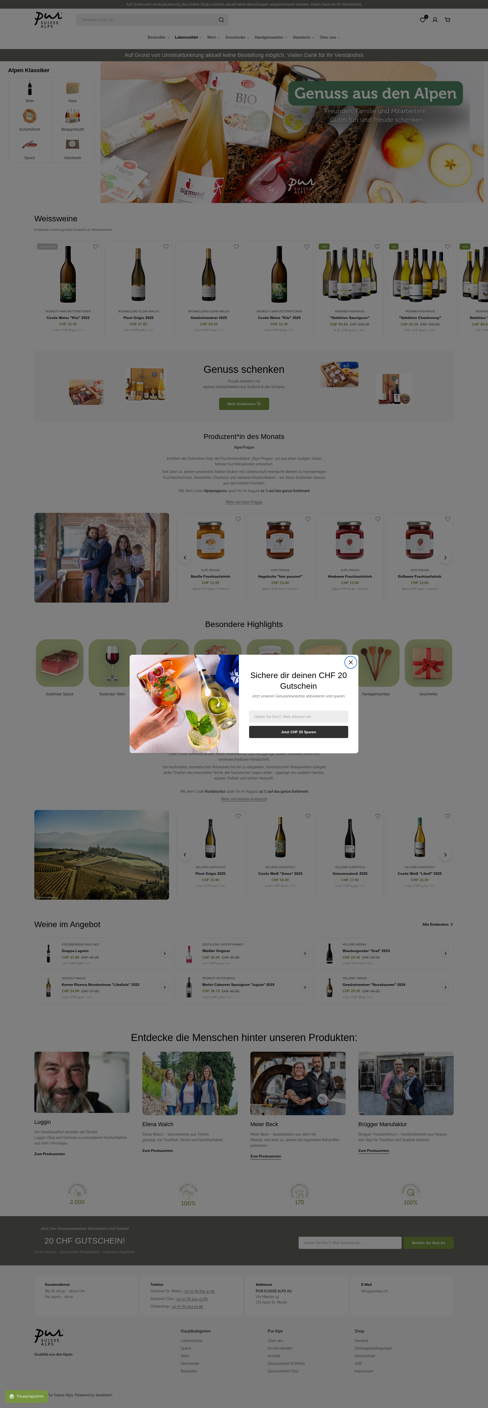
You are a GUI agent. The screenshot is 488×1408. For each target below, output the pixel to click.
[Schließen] (351, 662)
